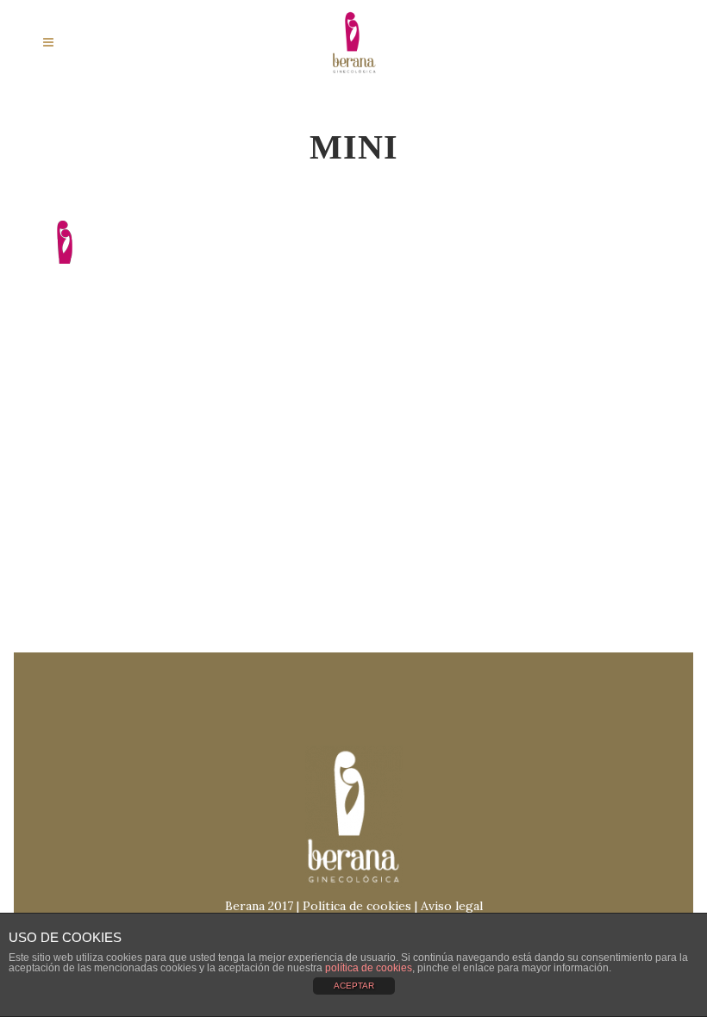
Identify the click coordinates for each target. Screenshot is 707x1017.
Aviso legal (452, 906)
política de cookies (368, 968)
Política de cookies (357, 906)
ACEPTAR (354, 985)
